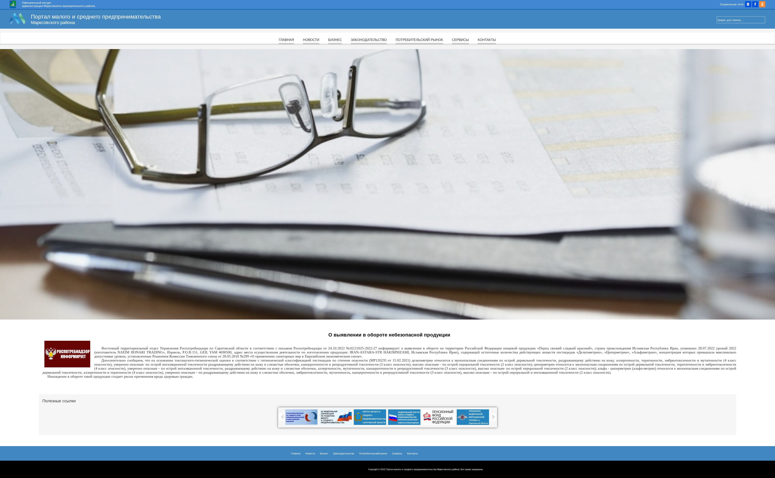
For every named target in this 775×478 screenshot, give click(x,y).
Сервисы (460, 40)
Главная (286, 40)
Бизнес (335, 40)
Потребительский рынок (419, 40)
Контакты (487, 40)
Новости (311, 40)
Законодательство (369, 40)
